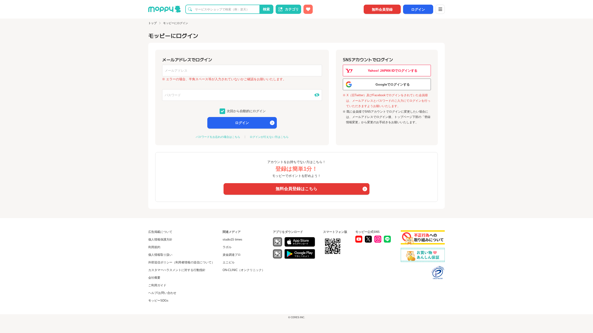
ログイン (418, 9)
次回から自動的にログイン (246, 111)
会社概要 (154, 277)
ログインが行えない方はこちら (269, 137)
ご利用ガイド (157, 285)
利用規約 (154, 247)
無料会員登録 (382, 9)
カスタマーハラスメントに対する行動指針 (176, 270)
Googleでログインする (392, 84)
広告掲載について (160, 232)
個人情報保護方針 (160, 239)
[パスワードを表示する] (317, 95)
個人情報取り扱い (160, 254)
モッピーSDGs (158, 300)
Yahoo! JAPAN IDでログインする (392, 70)
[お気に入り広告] (308, 9)
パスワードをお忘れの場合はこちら (218, 137)
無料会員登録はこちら (296, 188)
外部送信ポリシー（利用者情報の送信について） (181, 262)
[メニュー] (440, 9)
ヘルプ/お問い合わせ (162, 293)
